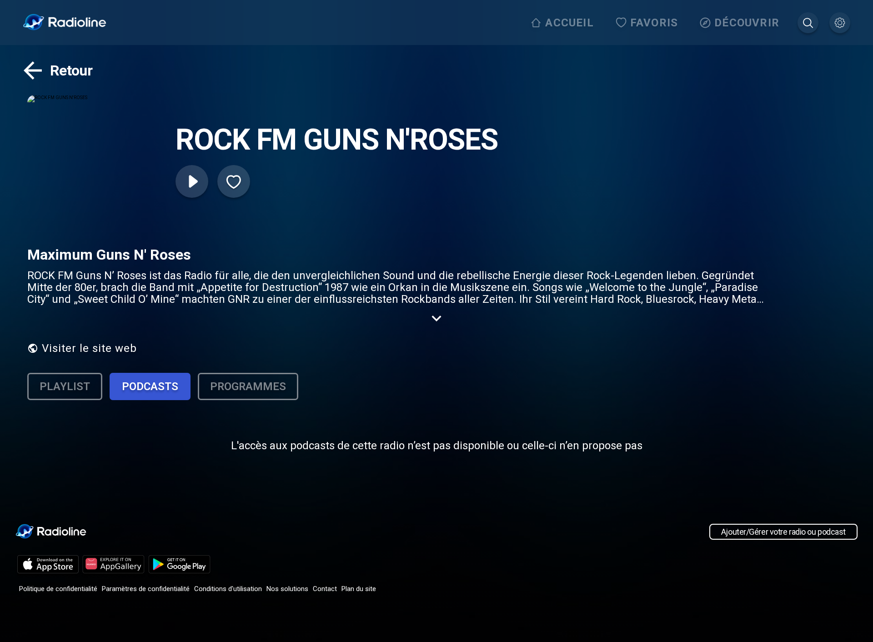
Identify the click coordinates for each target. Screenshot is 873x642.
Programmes (248, 386)
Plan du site (358, 589)
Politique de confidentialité (58, 589)
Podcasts (150, 386)
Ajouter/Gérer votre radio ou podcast (783, 532)
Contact (325, 589)
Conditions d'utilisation (228, 589)
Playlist (65, 386)
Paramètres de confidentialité (146, 589)
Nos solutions (287, 589)
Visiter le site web (89, 348)
